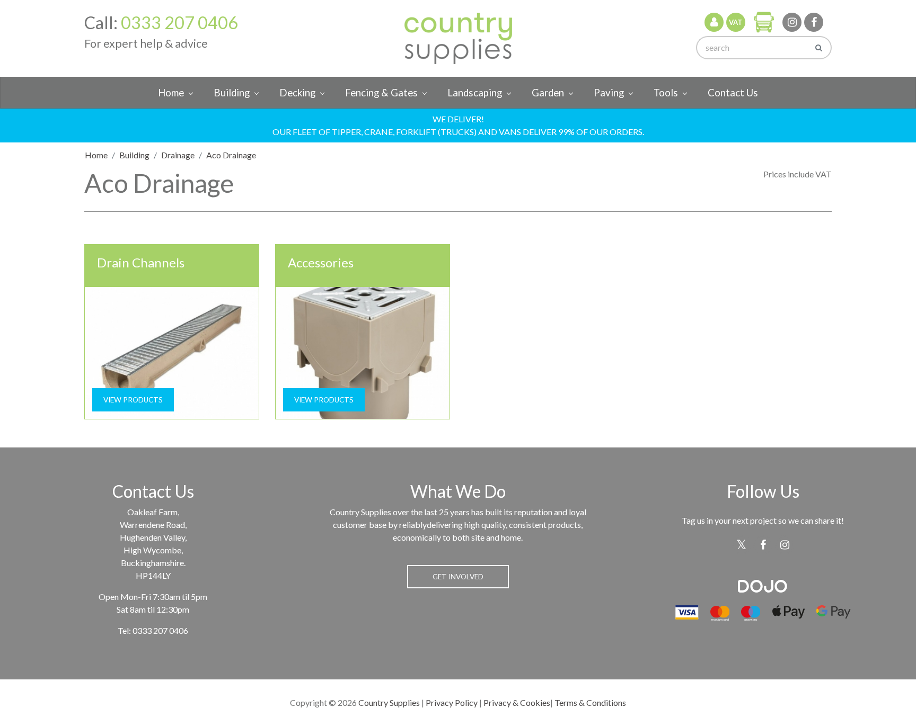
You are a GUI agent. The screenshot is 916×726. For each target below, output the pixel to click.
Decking (297, 92)
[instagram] (792, 22)
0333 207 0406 (179, 22)
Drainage (178, 155)
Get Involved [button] (458, 576)
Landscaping (474, 92)
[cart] (764, 22)
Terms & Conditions (590, 702)
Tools (666, 92)
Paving (609, 92)
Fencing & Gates (381, 92)
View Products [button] (133, 400)
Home (171, 92)
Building (232, 92)
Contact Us (733, 92)
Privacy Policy (452, 702)
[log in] (714, 22)
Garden (548, 92)
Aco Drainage (231, 155)
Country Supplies (389, 702)
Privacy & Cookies (516, 702)
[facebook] (813, 22)
